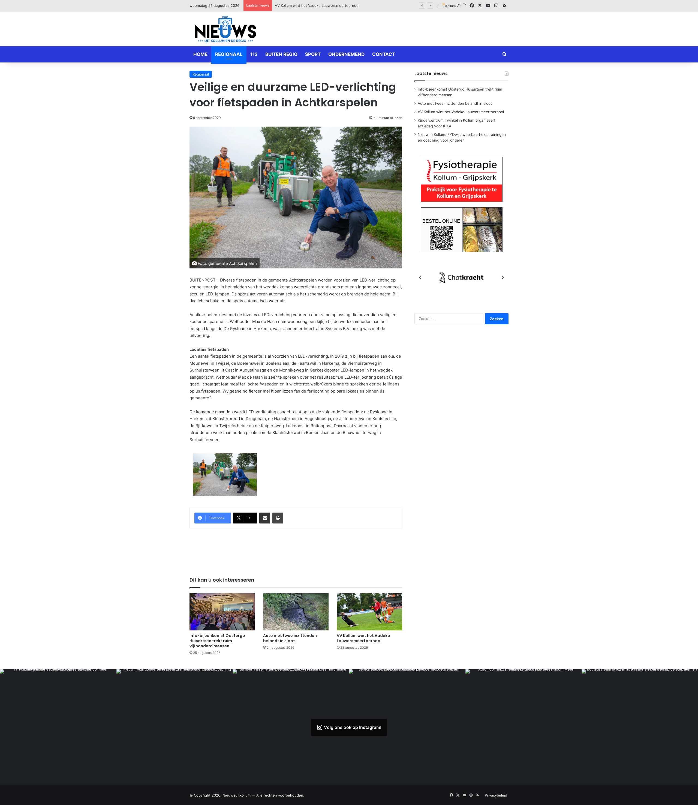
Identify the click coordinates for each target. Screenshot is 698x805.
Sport (313, 54)
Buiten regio (281, 54)
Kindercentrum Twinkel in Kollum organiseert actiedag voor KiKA (329, 5)
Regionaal (229, 54)
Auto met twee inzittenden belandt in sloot (290, 638)
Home (200, 54)
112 (254, 54)
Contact (383, 54)
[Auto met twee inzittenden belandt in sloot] (296, 611)
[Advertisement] (403, 28)
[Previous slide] (420, 277)
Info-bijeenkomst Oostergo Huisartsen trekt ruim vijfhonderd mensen (217, 641)
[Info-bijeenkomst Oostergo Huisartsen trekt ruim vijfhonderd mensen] (222, 611)
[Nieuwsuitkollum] (225, 30)
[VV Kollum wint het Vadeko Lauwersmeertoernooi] (369, 611)
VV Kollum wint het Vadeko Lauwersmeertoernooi (363, 638)
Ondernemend (346, 54)
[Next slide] (502, 277)
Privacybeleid (496, 795)
